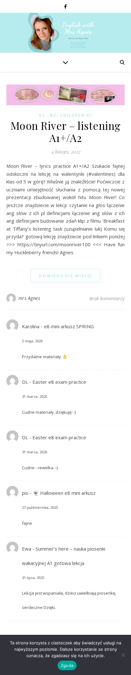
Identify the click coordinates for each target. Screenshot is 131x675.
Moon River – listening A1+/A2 (65, 131)
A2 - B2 (47, 115)
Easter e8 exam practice (59, 382)
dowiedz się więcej (65, 275)
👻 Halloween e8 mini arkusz (64, 493)
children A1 (76, 115)
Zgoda (67, 665)
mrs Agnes (29, 298)
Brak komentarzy (107, 298)
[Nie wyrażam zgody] (123, 655)
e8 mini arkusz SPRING (69, 326)
